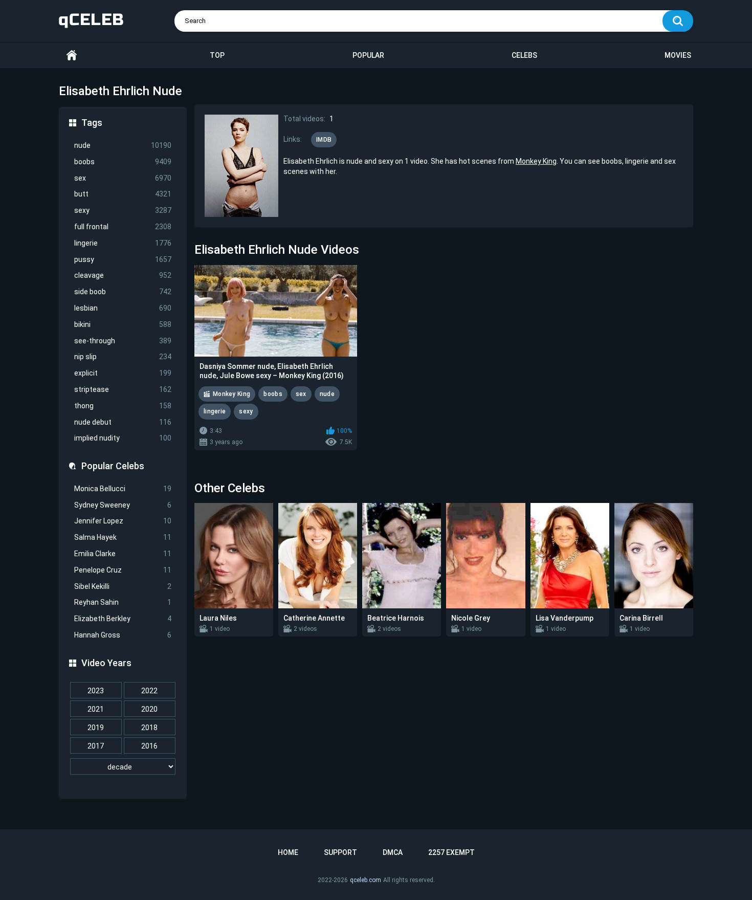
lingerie (122, 243)
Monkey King (536, 161)
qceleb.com (365, 880)
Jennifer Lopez (122, 521)
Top (217, 55)
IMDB (323, 139)
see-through (122, 341)
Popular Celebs (112, 465)
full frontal (122, 227)
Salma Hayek (122, 537)
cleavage (122, 275)
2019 (95, 727)
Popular (368, 55)
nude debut (122, 422)
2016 (149, 746)
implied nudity (122, 438)
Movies (678, 55)
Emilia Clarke (122, 554)
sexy (122, 210)
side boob (122, 292)
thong (122, 406)
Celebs (524, 55)
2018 (149, 727)
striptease (122, 389)
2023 (95, 691)
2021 (95, 709)
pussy (122, 259)
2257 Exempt (451, 852)
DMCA (393, 852)
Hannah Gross (122, 635)
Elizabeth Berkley (122, 618)
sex (122, 178)
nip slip (122, 357)
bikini (122, 324)
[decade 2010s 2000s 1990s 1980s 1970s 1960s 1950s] (122, 767)
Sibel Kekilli (122, 586)
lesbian (122, 308)
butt (122, 194)
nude (122, 145)
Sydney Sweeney (122, 505)
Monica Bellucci (122, 489)
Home (71, 55)
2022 (149, 691)
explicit (122, 373)
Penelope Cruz (122, 570)
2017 (95, 746)
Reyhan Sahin (122, 602)
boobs (122, 162)
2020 (149, 709)
